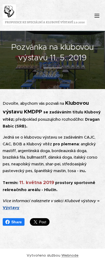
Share (16, 222)
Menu (97, 15)
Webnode (70, 255)
